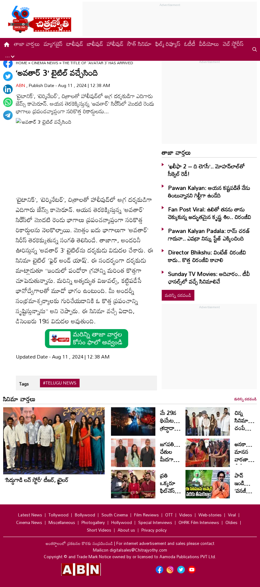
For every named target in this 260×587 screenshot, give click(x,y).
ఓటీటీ (189, 43)
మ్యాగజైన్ (53, 43)
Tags (24, 383)
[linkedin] (8, 89)
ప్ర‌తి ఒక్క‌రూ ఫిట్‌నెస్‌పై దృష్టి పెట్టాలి (169, 490)
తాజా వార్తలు (27, 43)
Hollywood (121, 522)
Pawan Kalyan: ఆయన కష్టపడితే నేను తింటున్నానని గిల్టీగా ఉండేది (209, 191)
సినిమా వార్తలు (19, 399)
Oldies (231, 522)
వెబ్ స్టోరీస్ (233, 43)
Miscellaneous (62, 522)
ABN (21, 85)
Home (21, 62)
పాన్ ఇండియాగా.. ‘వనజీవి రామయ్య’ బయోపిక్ (247, 490)
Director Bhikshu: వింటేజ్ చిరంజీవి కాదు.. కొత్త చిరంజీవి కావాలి (207, 256)
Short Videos (99, 530)
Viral (232, 515)
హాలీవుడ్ (115, 43)
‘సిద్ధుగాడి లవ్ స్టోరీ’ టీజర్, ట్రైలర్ (36, 479)
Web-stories (210, 515)
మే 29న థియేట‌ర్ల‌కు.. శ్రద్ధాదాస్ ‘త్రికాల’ (172, 424)
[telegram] (8, 115)
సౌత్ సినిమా (139, 43)
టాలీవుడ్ (74, 43)
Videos (185, 515)
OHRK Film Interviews (199, 522)
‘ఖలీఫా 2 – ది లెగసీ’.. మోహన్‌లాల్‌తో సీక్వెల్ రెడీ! (206, 169)
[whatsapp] (8, 102)
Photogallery (93, 522)
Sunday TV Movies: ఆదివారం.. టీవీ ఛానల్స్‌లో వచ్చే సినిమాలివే (209, 277)
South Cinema (114, 515)
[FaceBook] (8, 63)
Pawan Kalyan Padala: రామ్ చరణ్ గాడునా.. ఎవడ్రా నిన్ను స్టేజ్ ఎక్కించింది (209, 234)
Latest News (30, 515)
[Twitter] (8, 76)
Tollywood (58, 515)
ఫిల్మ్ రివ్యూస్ (167, 43)
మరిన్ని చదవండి (178, 295)
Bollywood (85, 515)
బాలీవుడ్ (95, 43)
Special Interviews (155, 522)
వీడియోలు (209, 43)
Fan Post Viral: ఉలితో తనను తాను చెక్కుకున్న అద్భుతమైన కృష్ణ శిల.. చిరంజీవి (209, 212)
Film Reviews (146, 515)
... (8, 55)
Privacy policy (154, 530)
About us (126, 530)
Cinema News (45, 62)
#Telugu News (59, 382)
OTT (169, 515)
